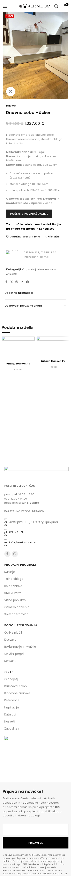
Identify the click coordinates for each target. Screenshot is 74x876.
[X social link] (11, 282)
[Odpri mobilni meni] (5, 6)
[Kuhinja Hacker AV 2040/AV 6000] (18, 348)
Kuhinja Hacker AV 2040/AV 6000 (18, 365)
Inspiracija (11, 707)
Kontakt (10, 661)
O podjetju (12, 679)
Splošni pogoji (14, 654)
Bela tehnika (13, 586)
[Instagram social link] (15, 554)
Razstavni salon (15, 686)
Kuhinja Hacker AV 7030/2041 (52, 363)
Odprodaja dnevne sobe (39, 269)
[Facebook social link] (6, 282)
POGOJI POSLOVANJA (20, 625)
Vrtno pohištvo (15, 600)
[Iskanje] (56, 6)
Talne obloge (13, 579)
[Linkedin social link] (22, 282)
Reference (12, 700)
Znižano (11, 274)
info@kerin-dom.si (36, 257)
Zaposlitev (11, 728)
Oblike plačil (13, 632)
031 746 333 (17, 532)
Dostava (10, 640)
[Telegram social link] (27, 282)
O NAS (9, 672)
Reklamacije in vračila (20, 647)
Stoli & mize (13, 593)
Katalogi (10, 714)
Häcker (11, 106)
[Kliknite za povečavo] (10, 91)
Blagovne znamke (17, 693)
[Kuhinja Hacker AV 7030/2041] (53, 347)
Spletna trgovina (16, 614)
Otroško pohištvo (16, 607)
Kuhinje (9, 572)
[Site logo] (34, 6)
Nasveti (9, 721)
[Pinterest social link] (17, 282)
